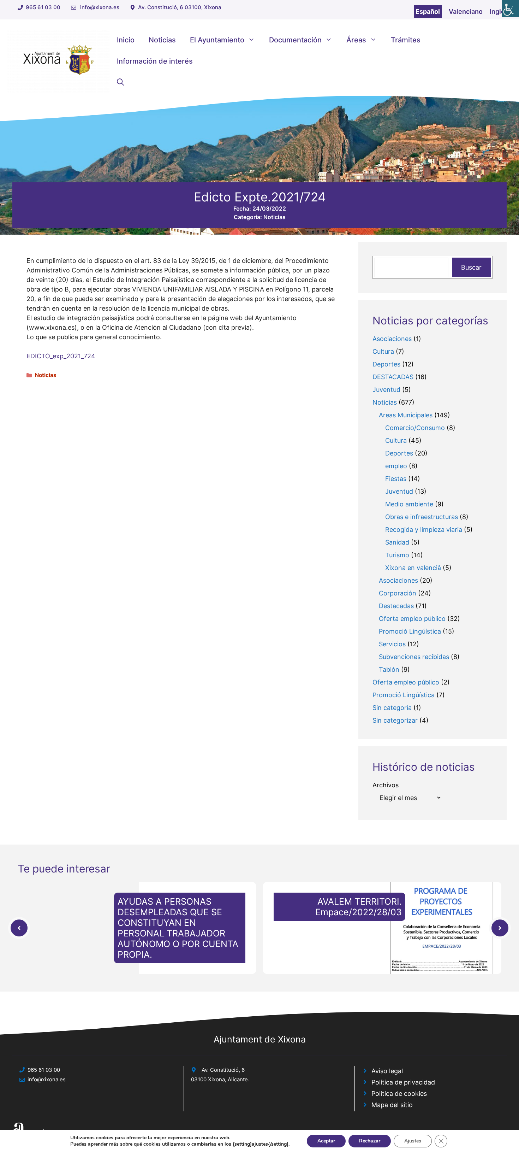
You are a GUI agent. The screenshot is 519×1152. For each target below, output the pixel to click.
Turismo (397, 555)
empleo (396, 466)
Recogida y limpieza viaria (423, 529)
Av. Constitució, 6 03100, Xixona (179, 7)
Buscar (471, 267)
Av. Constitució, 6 (223, 1069)
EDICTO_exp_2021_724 (60, 356)
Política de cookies (399, 1093)
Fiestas (395, 478)
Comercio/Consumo (415, 427)
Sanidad (397, 542)
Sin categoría (392, 707)
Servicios (392, 644)
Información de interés (155, 61)
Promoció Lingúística (410, 631)
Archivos (385, 785)
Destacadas (396, 606)
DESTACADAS (392, 377)
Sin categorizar (395, 720)
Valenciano (466, 11)
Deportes (386, 364)
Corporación (397, 593)
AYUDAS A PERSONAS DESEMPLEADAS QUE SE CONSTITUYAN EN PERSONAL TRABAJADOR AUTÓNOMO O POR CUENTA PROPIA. (178, 928)
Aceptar (326, 1141)
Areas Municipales (405, 415)
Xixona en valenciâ (413, 567)
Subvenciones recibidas (414, 656)
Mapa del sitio (392, 1105)
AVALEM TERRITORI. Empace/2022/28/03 (358, 906)
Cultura (383, 351)
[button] (120, 82)
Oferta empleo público (412, 618)
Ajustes (412, 1141)
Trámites (405, 40)
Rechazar (369, 1141)
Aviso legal (387, 1071)
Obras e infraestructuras (421, 517)
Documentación (295, 40)
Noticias (162, 40)
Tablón (389, 669)
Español (428, 11)
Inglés (499, 11)
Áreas (356, 40)
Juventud (386, 389)
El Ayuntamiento (217, 40)
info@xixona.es (99, 7)
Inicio (126, 40)
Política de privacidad (403, 1082)
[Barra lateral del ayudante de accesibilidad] (510, 8)
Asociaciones (392, 338)
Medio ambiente (409, 504)
